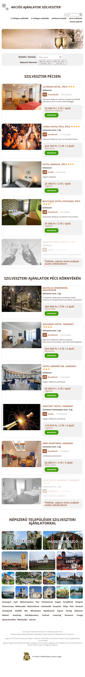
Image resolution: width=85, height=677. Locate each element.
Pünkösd (55, 638)
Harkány (62, 643)
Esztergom (6, 602)
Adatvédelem (38, 634)
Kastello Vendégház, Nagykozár (55, 289)
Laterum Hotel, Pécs (54, 86)
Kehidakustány (31, 615)
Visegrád (79, 602)
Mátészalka (22, 619)
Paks (72, 606)
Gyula (45, 643)
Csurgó (80, 615)
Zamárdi (79, 606)
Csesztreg (57, 615)
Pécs (37, 602)
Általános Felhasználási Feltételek (22, 634)
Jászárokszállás (9, 619)
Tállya (65, 606)
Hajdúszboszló (53, 643)
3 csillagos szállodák (19, 18)
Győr (16, 602)
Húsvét (17, 638)
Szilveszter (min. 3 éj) (51, 330)
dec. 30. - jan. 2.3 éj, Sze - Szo (45, 62)
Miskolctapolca (26, 602)
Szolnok (45, 615)
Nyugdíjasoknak (74, 638)
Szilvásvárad (47, 602)
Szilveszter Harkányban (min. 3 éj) (57, 409)
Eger (28, 643)
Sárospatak (7, 611)
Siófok (35, 645)
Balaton (5, 643)
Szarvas (32, 619)
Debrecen (78, 611)
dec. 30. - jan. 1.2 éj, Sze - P (60, 62)
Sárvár (30, 645)
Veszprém (57, 606)
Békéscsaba (20, 606)
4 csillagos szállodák (40, 18)
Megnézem (51, 115)
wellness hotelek (59, 18)
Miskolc (5, 615)
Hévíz (68, 643)
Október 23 (47, 638)
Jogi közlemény (49, 634)
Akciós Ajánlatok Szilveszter (36, 7)
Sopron (60, 611)
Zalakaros (54, 645)
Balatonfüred (33, 606)
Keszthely (17, 615)
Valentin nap (63, 638)
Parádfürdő (68, 602)
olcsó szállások (75, 18)
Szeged (58, 602)
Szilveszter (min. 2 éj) (51, 130)
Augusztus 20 (9, 638)
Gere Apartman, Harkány (57, 443)
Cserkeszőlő (46, 606)
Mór (26, 611)
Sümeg (69, 611)
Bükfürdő (22, 643)
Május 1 (31, 638)
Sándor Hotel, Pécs (54, 241)
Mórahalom (36, 611)
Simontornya (8, 606)
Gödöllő (18, 611)
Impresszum (70, 634)
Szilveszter (47, 90)
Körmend (69, 615)
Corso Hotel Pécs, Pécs (56, 126)
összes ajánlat (76, 21)
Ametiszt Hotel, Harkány (57, 406)
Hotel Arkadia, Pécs (54, 164)
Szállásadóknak (60, 634)
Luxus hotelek (42, 640)
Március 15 (38, 638)
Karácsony (24, 638)
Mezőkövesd (48, 611)
